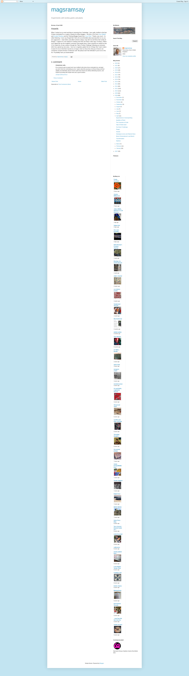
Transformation (120, 138)
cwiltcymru (117, 547)
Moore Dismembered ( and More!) (125, 136)
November (119, 99)
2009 (116, 93)
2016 (116, 77)
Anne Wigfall (102, 34)
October (118, 102)
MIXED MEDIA (118, 507)
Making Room (117, 590)
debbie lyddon (117, 332)
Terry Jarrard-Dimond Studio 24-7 (118, 528)
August (118, 106)
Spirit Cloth (117, 364)
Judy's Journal (118, 276)
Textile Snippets (118, 480)
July (117, 109)
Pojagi (118, 129)
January (118, 148)
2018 (116, 72)
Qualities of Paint (120, 120)
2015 (116, 79)
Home (79, 81)
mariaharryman (118, 384)
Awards (118, 131)
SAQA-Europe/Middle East (118, 465)
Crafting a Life (118, 572)
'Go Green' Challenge (122, 127)
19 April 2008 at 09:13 (61, 74)
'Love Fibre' (88, 36)
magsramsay (68, 9)
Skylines (118, 141)
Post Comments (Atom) (64, 84)
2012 (116, 86)
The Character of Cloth (122, 122)
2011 (116, 88)
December (119, 97)
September (119, 104)
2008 (116, 95)
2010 (116, 91)
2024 (116, 63)
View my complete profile (129, 56)
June (117, 111)
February (118, 146)
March (118, 144)
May (117, 113)
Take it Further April (121, 124)
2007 (116, 151)
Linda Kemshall (118, 534)
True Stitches (117, 336)
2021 (116, 65)
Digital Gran (117, 494)
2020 (116, 68)
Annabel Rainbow (59, 36)
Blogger (102, 663)
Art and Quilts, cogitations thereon (118, 390)
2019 (116, 70)
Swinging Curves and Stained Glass (125, 134)
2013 (116, 84)
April (117, 116)
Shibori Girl (117, 225)
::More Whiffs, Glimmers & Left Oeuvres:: (118, 210)
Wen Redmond (118, 319)
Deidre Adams (118, 586)
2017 (116, 74)
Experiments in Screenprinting (124, 118)
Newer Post (55, 81)
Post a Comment (58, 78)
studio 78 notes (118, 624)
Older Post (104, 81)
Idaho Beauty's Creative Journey (118, 246)
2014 (116, 81)
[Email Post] (71, 56)
